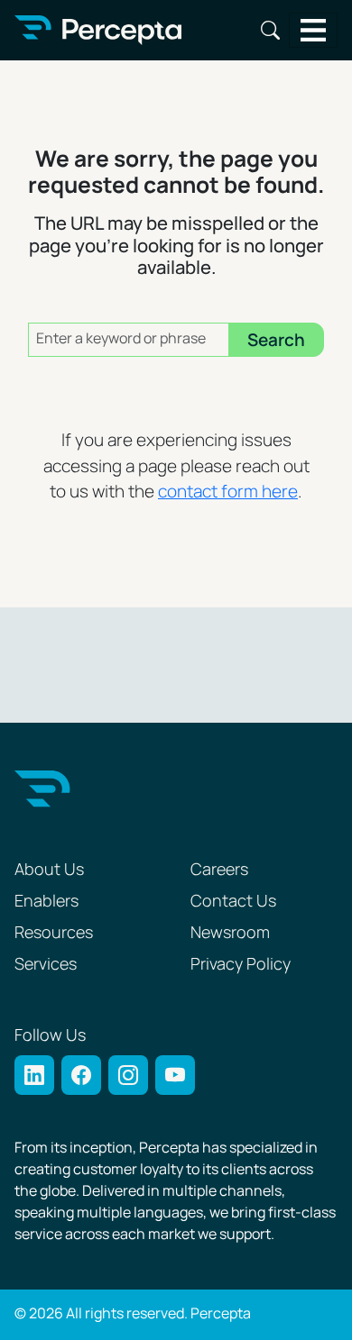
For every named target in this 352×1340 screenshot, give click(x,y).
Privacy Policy (240, 964)
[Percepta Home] (97, 30)
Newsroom (230, 933)
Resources (53, 933)
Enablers (46, 901)
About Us (49, 870)
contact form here (228, 492)
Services (45, 964)
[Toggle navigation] (313, 30)
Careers (219, 870)
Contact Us (233, 901)
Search (270, 30)
